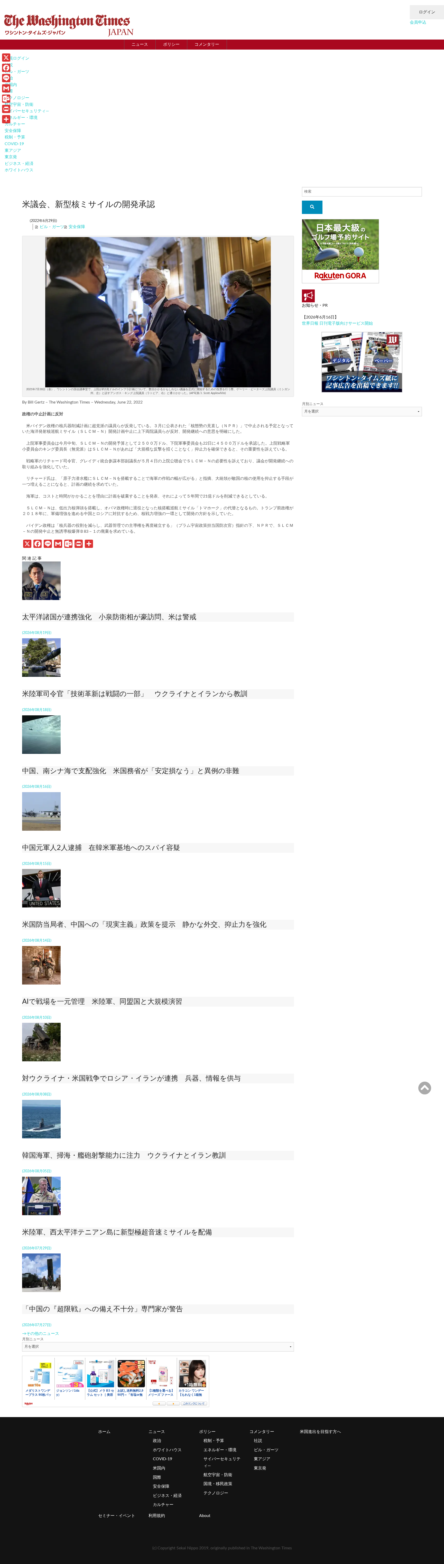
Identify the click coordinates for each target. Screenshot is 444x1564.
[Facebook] (6, 68)
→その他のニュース (40, 1334)
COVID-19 (14, 144)
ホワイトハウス (19, 170)
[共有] (6, 119)
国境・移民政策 (217, 1484)
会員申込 (418, 22)
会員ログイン (17, 58)
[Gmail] (6, 88)
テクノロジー (17, 98)
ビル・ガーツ (17, 72)
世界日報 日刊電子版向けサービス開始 (337, 323)
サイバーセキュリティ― (27, 111)
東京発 (11, 157)
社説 (258, 1441)
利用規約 (157, 1516)
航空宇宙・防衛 (19, 104)
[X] (6, 57)
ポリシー (171, 44)
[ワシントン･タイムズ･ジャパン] (68, 24)
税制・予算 (15, 137)
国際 (157, 1477)
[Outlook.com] (6, 98)
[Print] (6, 109)
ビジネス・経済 (19, 164)
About (204, 1516)
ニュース (140, 44)
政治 (157, 1441)
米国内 (159, 1468)
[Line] (6, 78)
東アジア (13, 150)
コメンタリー (207, 44)
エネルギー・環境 (21, 118)
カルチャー (15, 124)
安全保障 (13, 131)
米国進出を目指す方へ (320, 1432)
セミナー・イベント (116, 1516)
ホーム (104, 1432)
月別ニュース (33, 1339)
